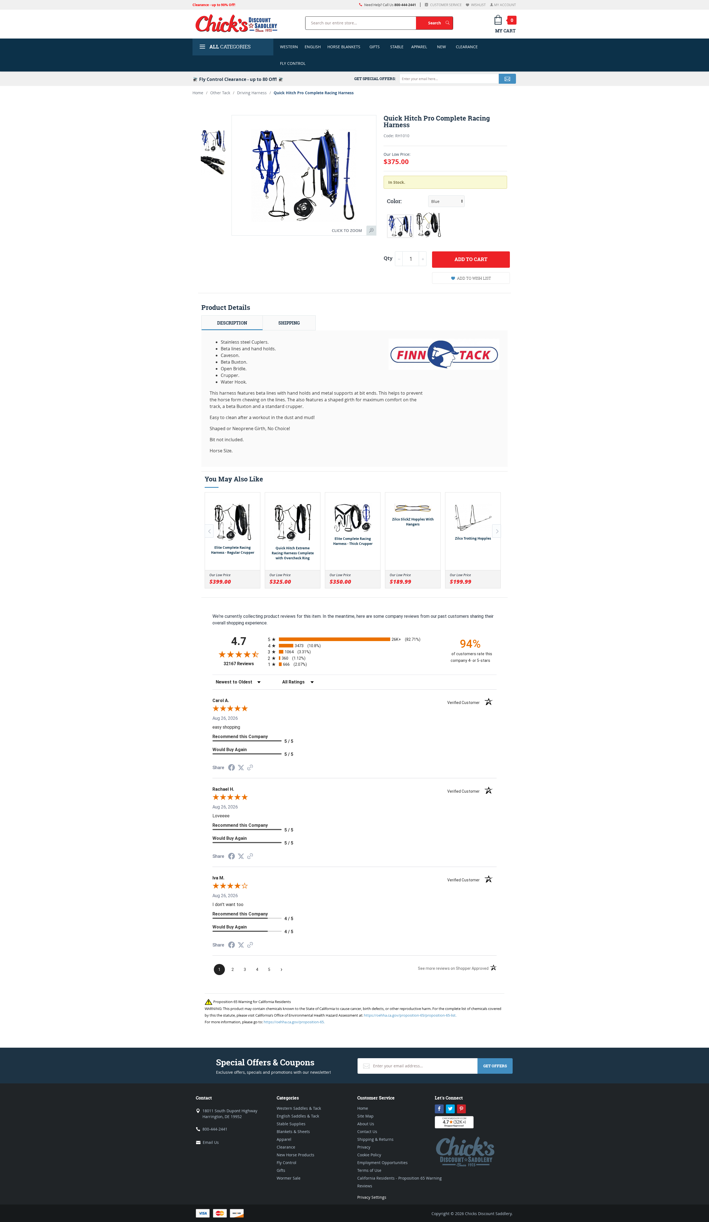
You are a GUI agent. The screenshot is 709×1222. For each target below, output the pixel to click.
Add (470, 259)
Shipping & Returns (375, 1139)
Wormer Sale (288, 1178)
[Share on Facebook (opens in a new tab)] (231, 768)
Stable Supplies (291, 1123)
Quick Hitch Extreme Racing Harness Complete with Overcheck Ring (293, 553)
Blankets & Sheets (293, 1131)
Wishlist (478, 4)
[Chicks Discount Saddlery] (238, 23)
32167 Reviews (244, 663)
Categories (230, 46)
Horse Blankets (343, 46)
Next (496, 531)
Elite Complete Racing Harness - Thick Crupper (353, 541)
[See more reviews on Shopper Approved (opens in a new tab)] (250, 768)
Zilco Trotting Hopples (473, 538)
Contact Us (367, 1131)
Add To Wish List (474, 278)
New (441, 46)
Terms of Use (369, 1170)
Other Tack (220, 92)
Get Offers (495, 1065)
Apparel (419, 46)
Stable (397, 46)
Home (197, 92)
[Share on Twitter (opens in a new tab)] (241, 767)
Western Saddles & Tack (299, 1108)
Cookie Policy (369, 1154)
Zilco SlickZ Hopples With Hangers (413, 522)
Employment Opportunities (382, 1162)
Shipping (289, 323)
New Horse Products (295, 1154)
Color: (394, 201)
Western (289, 46)
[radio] (354, 639)
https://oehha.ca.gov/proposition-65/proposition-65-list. (410, 1015)
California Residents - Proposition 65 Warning (399, 1178)
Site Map (365, 1116)
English (313, 46)
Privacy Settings (371, 1197)
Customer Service (445, 4)
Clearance (467, 46)
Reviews (364, 1185)
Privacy (363, 1147)
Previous (209, 531)
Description (232, 323)
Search (440, 22)
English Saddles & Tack (298, 1116)
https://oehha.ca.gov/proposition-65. (294, 1021)
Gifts (374, 46)
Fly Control (292, 63)
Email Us (211, 1142)
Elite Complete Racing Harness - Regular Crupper (232, 550)
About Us (365, 1123)
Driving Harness (252, 92)
